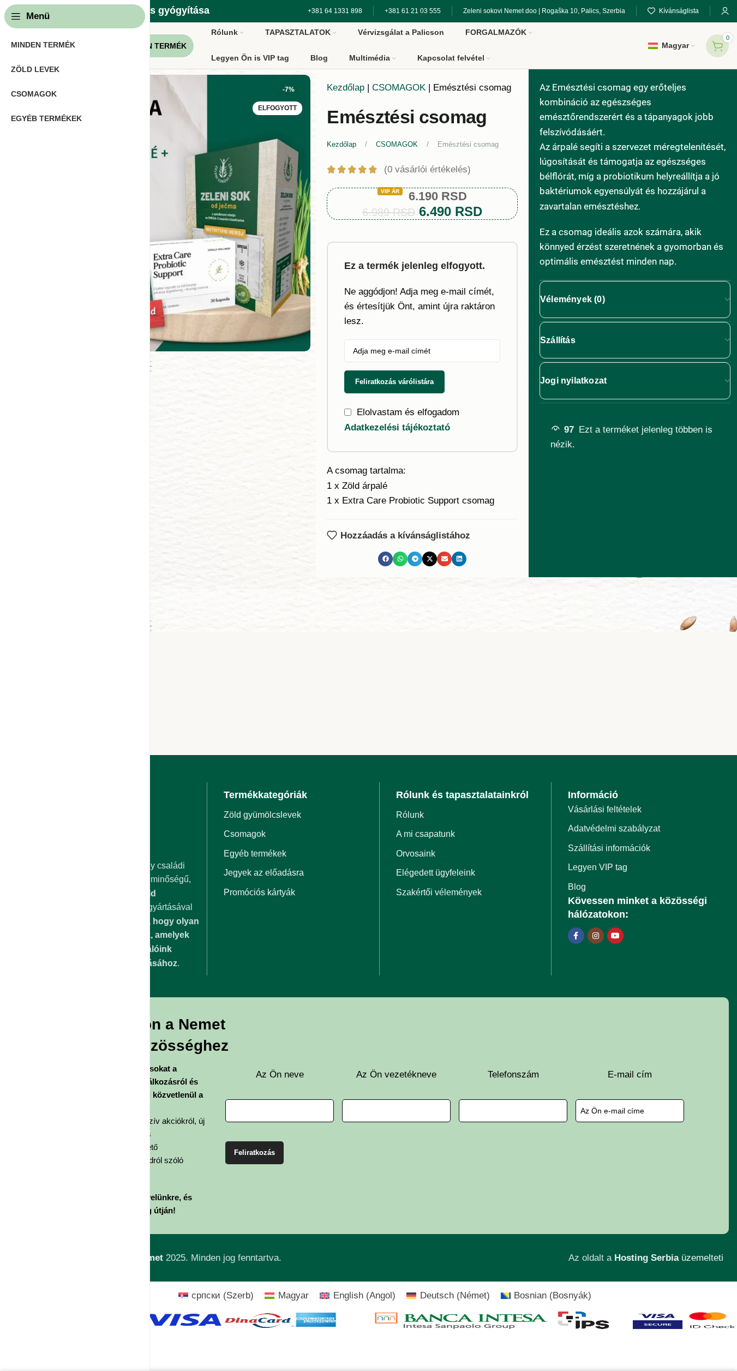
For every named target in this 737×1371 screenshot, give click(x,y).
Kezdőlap (345, 87)
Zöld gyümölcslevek (262, 814)
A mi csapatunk (425, 834)
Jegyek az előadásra (264, 872)
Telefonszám (513, 1074)
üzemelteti (668, 1258)
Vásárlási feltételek (605, 809)
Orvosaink (415, 853)
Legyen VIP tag (597, 867)
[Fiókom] (725, 11)
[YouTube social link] (615, 935)
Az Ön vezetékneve (396, 1074)
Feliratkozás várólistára (394, 382)
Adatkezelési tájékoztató (397, 427)
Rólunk (410, 814)
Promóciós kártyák (259, 892)
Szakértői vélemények (439, 892)
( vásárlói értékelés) (427, 169)
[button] (385, 559)
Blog (577, 886)
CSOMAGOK (399, 87)
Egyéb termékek (255, 853)
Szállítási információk (609, 848)
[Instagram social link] (596, 935)
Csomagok (245, 834)
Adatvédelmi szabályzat (614, 828)
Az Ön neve (280, 1074)
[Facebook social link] (576, 935)
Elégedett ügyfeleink (435, 872)
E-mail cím (630, 1074)
